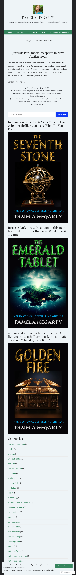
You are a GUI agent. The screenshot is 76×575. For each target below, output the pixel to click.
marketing (12, 488)
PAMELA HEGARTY (38, 17)
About (9, 32)
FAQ (43, 32)
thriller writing (34, 96)
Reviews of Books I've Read (19, 503)
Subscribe (62, 114)
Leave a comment (39, 104)
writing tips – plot (15, 561)
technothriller (46, 93)
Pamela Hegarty (32, 88)
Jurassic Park (17, 93)
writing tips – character (17, 556)
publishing (12, 498)
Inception (60, 91)
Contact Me (32, 32)
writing (42, 96)
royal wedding (13, 512)
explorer (11, 464)
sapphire (11, 517)
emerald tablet (37, 99)
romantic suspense (33, 93)
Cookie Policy (50, 570)
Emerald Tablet (38, 91)
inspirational (13, 478)
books (10, 449)
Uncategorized (14, 541)
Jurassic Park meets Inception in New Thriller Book (38, 54)
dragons (30, 91)
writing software (14, 551)
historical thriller (50, 91)
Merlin (24, 93)
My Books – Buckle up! (58, 32)
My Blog (20, 32)
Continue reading (15, 82)
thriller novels (56, 93)
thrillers (54, 101)
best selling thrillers (19, 91)
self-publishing (14, 522)
